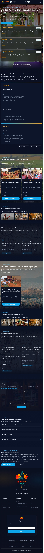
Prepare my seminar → (8, 464)
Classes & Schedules (7, 501)
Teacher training (19, 501)
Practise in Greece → (36, 146)
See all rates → (21, 407)
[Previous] (1, 180)
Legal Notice (20, 540)
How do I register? (7, 434)
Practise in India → (23, 146)
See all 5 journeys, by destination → (21, 64)
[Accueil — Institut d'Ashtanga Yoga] (21, 478)
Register (22, 531)
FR (25, 1)
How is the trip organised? (9, 439)
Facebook (32, 540)
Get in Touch (20, 464)
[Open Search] (11, 2)
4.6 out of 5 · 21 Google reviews (23, 542)
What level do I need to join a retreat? (12, 424)
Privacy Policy (12, 540)
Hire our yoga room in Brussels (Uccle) (21, 510)
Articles (32, 503)
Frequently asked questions (34, 508)
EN (28, 1)
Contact (32, 505)
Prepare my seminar (7, 22)
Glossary (32, 501)
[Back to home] (5, 2)
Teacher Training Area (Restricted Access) (21, 504)
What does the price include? (9, 429)
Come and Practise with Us (21, 507)
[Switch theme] (14, 2)
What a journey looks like (21, 22)
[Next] (42, 180)
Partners (26, 540)
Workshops (5, 505)
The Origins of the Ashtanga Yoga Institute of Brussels (8, 509)
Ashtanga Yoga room (7, 503)
